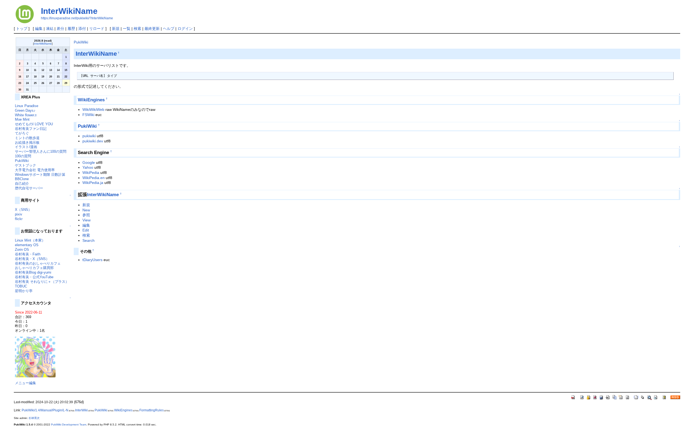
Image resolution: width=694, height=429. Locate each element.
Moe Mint (22, 119)
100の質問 (23, 156)
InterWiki (81, 410)
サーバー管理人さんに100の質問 (40, 151)
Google (88, 162)
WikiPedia (90, 172)
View (86, 220)
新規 (116, 28)
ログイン (185, 28)
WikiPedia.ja (92, 182)
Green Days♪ (25, 110)
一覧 (126, 28)
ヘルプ (168, 28)
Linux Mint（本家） (30, 240)
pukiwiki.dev (92, 141)
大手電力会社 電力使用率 (35, 170)
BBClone (22, 179)
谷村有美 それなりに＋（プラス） (42, 282)
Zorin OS (22, 250)
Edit (85, 230)
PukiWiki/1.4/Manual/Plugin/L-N (45, 410)
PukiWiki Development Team (68, 424)
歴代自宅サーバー (29, 188)
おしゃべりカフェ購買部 (34, 268)
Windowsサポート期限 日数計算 (40, 175)
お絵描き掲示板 (27, 142)
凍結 (49, 28)
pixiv (18, 214)
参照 (86, 215)
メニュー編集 (25, 383)
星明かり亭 (24, 291)
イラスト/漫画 (26, 147)
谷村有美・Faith (27, 254)
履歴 (71, 28)
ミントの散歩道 (27, 138)
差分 (60, 28)
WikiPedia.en (93, 178)
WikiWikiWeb (93, 109)
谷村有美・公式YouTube (34, 277)
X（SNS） (23, 210)
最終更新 (152, 28)
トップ (21, 28)
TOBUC (21, 286)
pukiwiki (89, 136)
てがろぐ (22, 133)
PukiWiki (81, 42)
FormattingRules (151, 410)
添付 (82, 28)
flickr (19, 219)
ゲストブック (25, 165)
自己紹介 (22, 183)
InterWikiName (69, 11)
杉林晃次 (34, 418)
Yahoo (87, 167)
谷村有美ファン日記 (31, 129)
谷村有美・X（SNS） (32, 259)
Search (88, 240)
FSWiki (88, 114)
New (86, 210)
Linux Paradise (26, 106)
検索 (137, 28)
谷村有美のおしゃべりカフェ (38, 263)
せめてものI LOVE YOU (34, 124)
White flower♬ (26, 115)
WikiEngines (91, 99)
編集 (39, 28)
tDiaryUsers (92, 260)
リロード (96, 28)
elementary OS (26, 245)
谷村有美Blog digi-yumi (33, 272)
